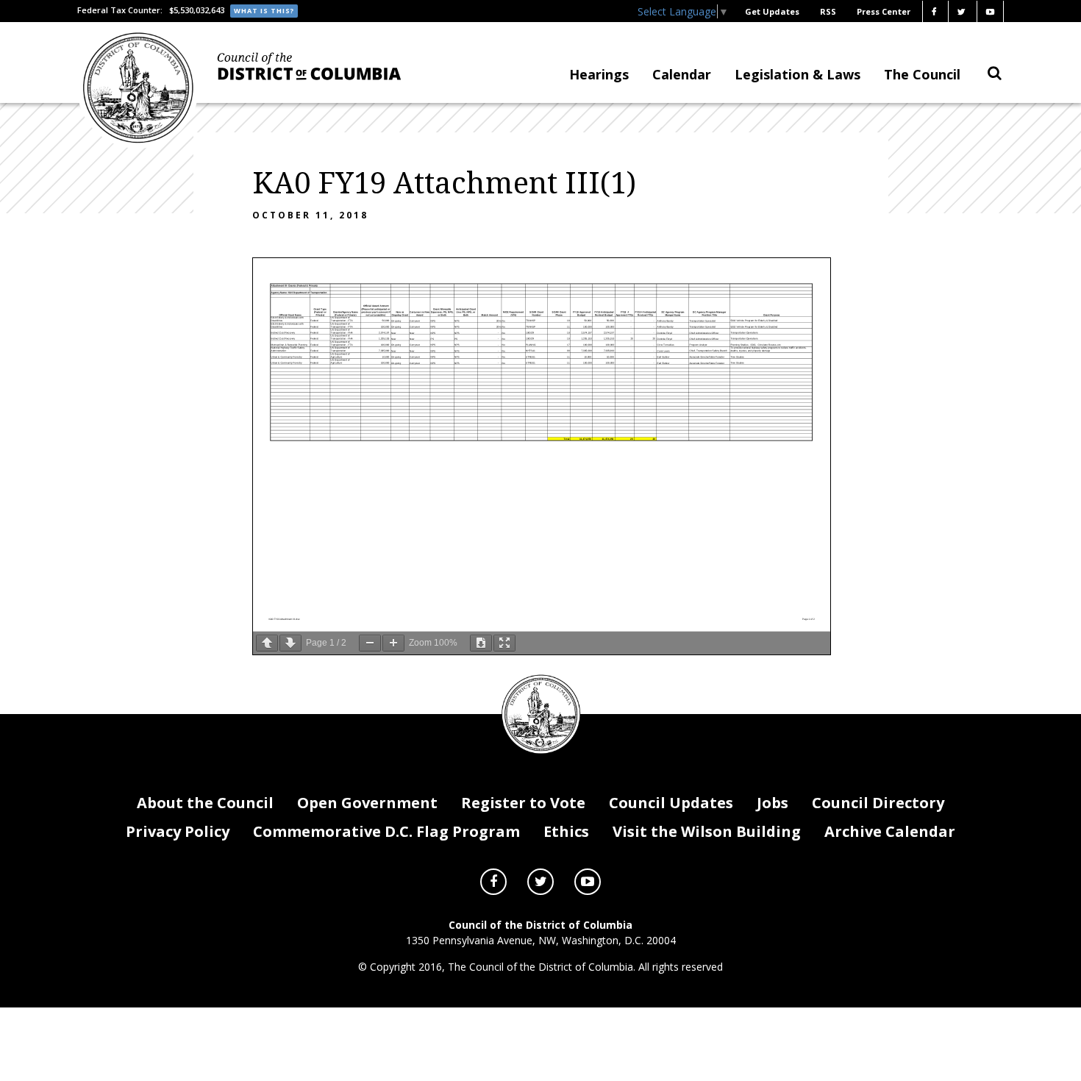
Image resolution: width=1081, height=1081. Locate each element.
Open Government (367, 803)
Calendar (681, 74)
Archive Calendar (889, 831)
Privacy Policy (177, 831)
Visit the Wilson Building (707, 831)
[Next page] (290, 643)
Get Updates (772, 11)
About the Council (205, 803)
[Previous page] (267, 643)
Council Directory (878, 803)
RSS (828, 11)
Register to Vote (523, 803)
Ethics (566, 831)
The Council (922, 74)
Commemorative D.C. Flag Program (386, 831)
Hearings (599, 74)
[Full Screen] (504, 643)
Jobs (772, 803)
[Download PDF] (481, 643)
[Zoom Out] (370, 643)
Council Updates (671, 803)
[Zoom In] (393, 643)
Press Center (883, 11)
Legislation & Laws (797, 74)
